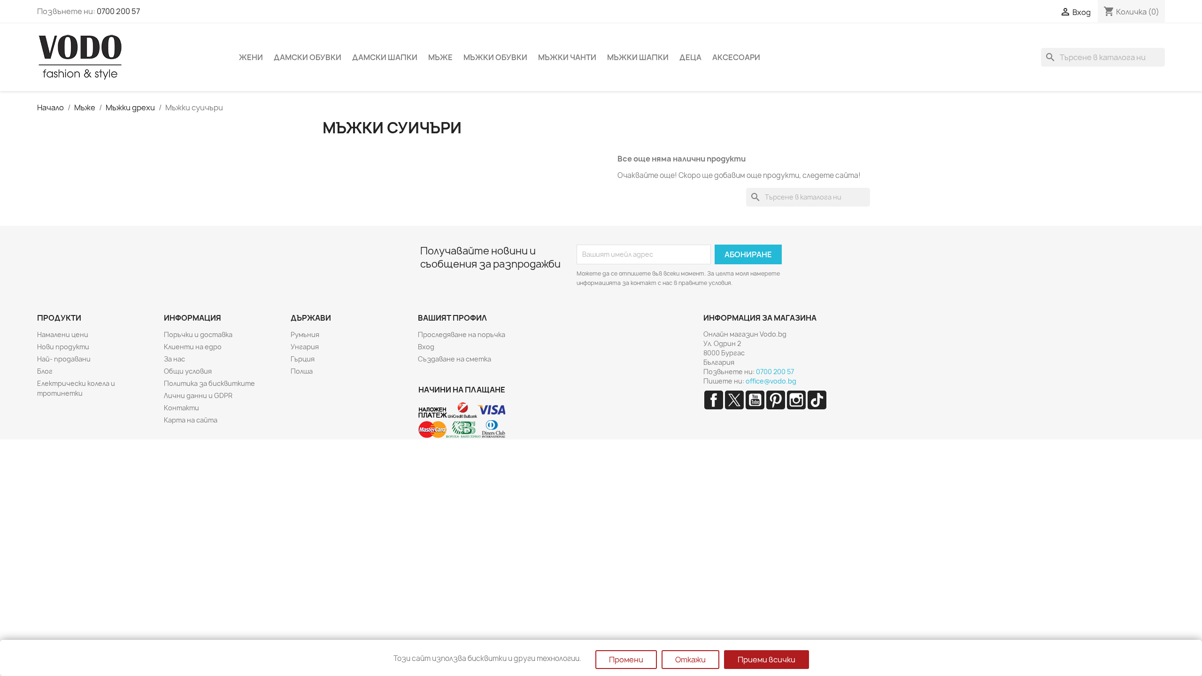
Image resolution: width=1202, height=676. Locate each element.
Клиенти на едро (193, 346)
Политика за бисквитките (209, 383)
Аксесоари (736, 57)
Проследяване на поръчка (461, 334)
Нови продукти (63, 346)
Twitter (734, 400)
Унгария (305, 346)
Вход (426, 346)
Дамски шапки (384, 57)
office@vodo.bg (771, 380)
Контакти (181, 407)
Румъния (305, 334)
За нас (174, 358)
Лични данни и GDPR (198, 395)
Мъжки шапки (638, 57)
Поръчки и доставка (198, 334)
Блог (45, 371)
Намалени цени (62, 334)
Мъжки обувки (495, 57)
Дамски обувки (307, 57)
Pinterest (775, 400)
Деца (690, 57)
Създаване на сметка (454, 358)
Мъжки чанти (567, 57)
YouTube (755, 400)
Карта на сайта (190, 419)
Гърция (303, 358)
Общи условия (188, 371)
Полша (302, 371)
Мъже (440, 57)
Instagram (796, 400)
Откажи (690, 659)
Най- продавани (64, 358)
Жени (251, 57)
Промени (626, 659)
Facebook (713, 400)
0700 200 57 (118, 11)
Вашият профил (452, 318)
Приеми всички (766, 659)
